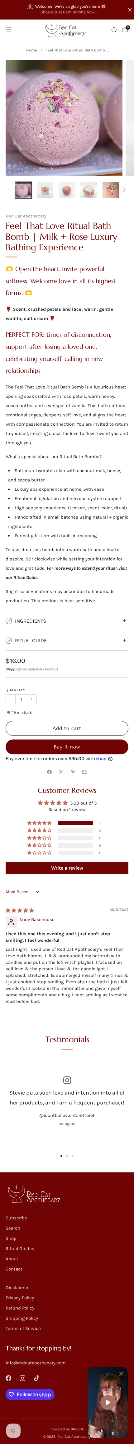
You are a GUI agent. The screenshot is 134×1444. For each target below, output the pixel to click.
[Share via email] (84, 771)
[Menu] (9, 30)
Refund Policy (20, 1308)
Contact (14, 1269)
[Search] (114, 30)
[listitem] (67, 10)
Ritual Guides (20, 1248)
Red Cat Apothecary (26, 216)
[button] (39, 823)
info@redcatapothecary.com (36, 1363)
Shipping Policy (22, 1318)
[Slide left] (11, 190)
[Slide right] (123, 190)
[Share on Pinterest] (73, 771)
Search (13, 1228)
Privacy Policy (20, 1298)
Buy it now (67, 747)
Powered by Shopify (67, 1429)
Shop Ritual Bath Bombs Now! (68, 12)
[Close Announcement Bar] (130, 10)
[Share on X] (61, 771)
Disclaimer (17, 1287)
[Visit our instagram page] (23, 1378)
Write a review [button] (67, 868)
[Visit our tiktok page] (37, 1378)
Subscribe (16, 1218)
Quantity (15, 689)
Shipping (13, 669)
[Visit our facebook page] (9, 1378)
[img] (20, 910)
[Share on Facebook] (49, 771)
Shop (11, 1238)
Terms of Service (23, 1328)
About (12, 1259)
